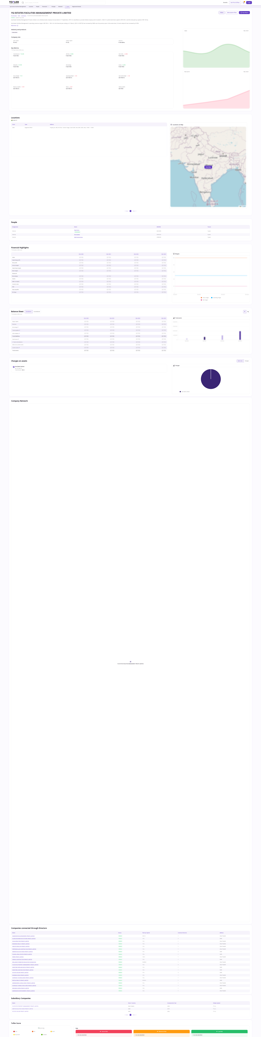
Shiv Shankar (77, 234)
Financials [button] (45, 7)
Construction (23, 15)
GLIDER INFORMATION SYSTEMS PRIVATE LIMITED (23, 938)
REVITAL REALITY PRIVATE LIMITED (20, 980)
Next (134, 211)
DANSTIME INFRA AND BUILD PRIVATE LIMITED (23, 967)
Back (127, 211)
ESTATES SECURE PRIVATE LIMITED (20, 972)
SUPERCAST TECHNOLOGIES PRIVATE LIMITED (22, 977)
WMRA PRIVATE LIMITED (18, 956)
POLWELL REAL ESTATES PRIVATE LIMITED (22, 954)
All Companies (14, 15)
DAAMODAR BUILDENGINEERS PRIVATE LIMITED (23, 936)
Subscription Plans (232, 12)
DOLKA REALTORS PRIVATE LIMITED (20, 941)
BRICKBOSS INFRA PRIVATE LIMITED (20, 988)
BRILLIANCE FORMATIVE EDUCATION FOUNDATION (24, 962)
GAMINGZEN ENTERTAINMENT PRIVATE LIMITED (23, 990)
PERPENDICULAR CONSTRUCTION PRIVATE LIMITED (24, 949)
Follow (221, 12)
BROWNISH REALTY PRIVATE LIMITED (20, 943)
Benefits (225, 2)
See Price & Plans (235, 2)
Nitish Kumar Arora (78, 237)
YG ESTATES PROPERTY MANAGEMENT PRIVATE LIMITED (25, 964)
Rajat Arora (76, 230)
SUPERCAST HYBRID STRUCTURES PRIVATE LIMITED (24, 985)
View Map (208, 167)
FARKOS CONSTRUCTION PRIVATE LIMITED (22, 959)
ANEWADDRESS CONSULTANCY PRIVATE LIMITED (23, 983)
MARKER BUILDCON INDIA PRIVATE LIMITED (22, 951)
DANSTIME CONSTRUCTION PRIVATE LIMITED (22, 970)
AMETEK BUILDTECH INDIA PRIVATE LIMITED (22, 1008)
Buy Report (245, 12)
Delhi (19, 15)
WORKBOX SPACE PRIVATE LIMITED (20, 975)
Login (249, 2)
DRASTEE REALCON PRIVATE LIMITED (20, 946)
